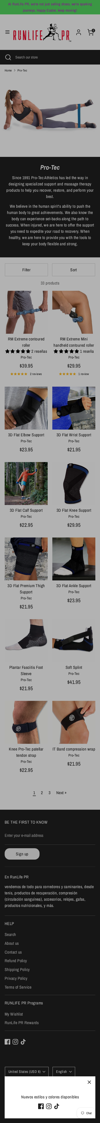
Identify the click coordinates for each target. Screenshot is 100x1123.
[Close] (89, 1082)
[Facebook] (41, 1106)
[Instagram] (49, 1106)
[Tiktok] (57, 1106)
